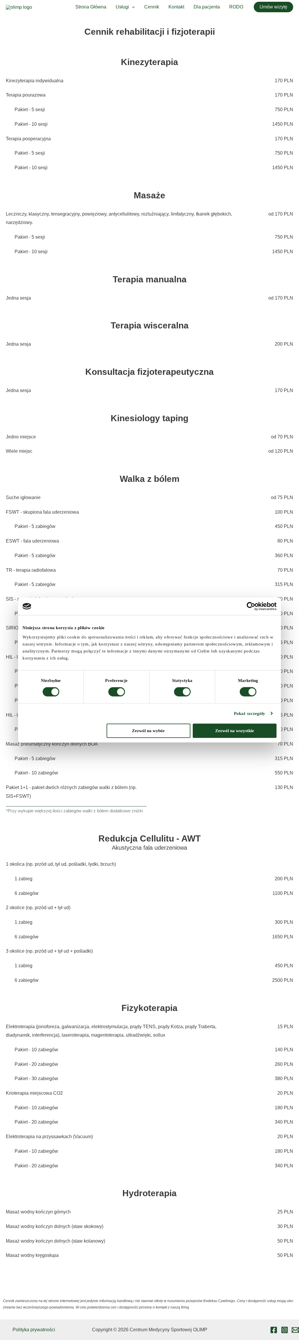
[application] (132, 7)
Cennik (151, 6)
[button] (273, 7)
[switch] (116, 692)
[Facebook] (273, 1330)
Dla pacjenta (207, 6)
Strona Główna (90, 6)
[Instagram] (284, 1330)
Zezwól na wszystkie (234, 730)
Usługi (122, 6)
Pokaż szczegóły (249, 713)
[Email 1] (295, 1330)
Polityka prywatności (34, 1329)
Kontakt (176, 6)
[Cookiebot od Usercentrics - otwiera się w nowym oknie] (251, 606)
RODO (236, 6)
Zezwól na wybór (148, 730)
